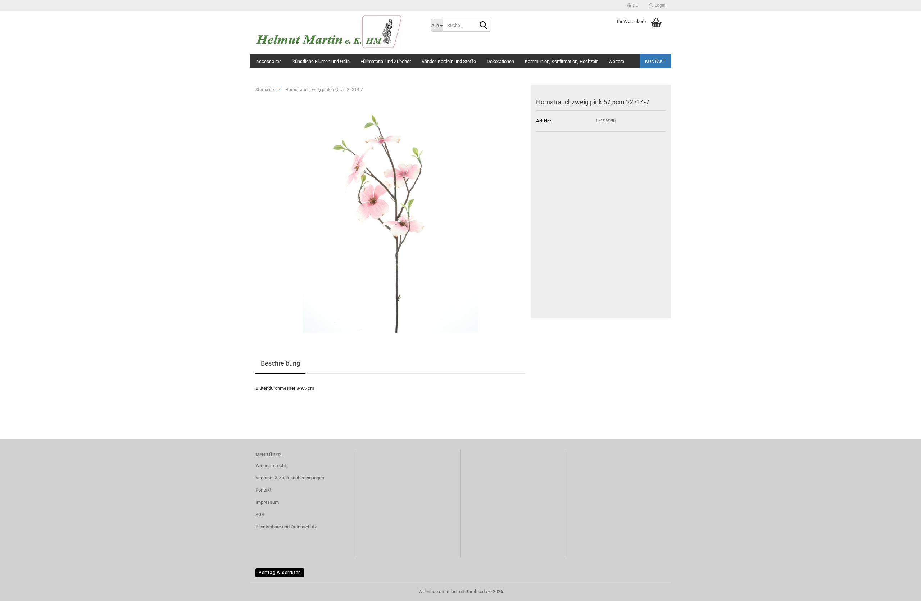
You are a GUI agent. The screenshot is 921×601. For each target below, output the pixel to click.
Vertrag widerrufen (280, 572)
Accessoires (269, 61)
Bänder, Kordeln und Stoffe (449, 61)
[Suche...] (483, 25)
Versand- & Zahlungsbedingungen (289, 477)
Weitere (616, 61)
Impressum (267, 502)
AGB (259, 514)
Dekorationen (500, 61)
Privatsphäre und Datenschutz (286, 526)
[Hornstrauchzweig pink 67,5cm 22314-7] (390, 215)
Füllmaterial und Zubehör (385, 61)
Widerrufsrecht (270, 465)
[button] (632, 5)
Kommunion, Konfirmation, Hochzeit (561, 61)
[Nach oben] (901, 590)
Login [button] (659, 5)
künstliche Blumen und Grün (321, 61)
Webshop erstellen (437, 591)
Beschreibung (280, 363)
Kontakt (655, 61)
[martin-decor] (337, 32)
